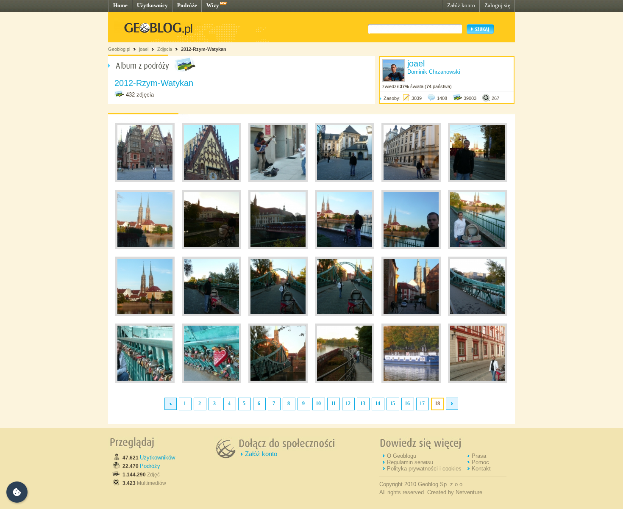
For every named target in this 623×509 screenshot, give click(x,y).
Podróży (150, 466)
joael (143, 49)
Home (120, 5)
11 (333, 404)
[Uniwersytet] (344, 180)
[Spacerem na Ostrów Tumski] (145, 247)
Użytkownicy (152, 5)
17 (422, 404)
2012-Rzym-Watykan (203, 49)
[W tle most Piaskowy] (477, 180)
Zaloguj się (497, 5)
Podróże (187, 5)
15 (392, 404)
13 (362, 404)
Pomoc (480, 462)
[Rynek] (145, 180)
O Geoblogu (401, 456)
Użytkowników (157, 457)
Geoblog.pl (119, 49)
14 (377, 404)
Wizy (212, 5)
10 (318, 404)
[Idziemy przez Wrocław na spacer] (278, 180)
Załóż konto (461, 5)
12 (347, 404)
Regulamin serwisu (410, 462)
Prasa (479, 456)
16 (407, 404)
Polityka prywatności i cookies (424, 468)
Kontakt (481, 468)
